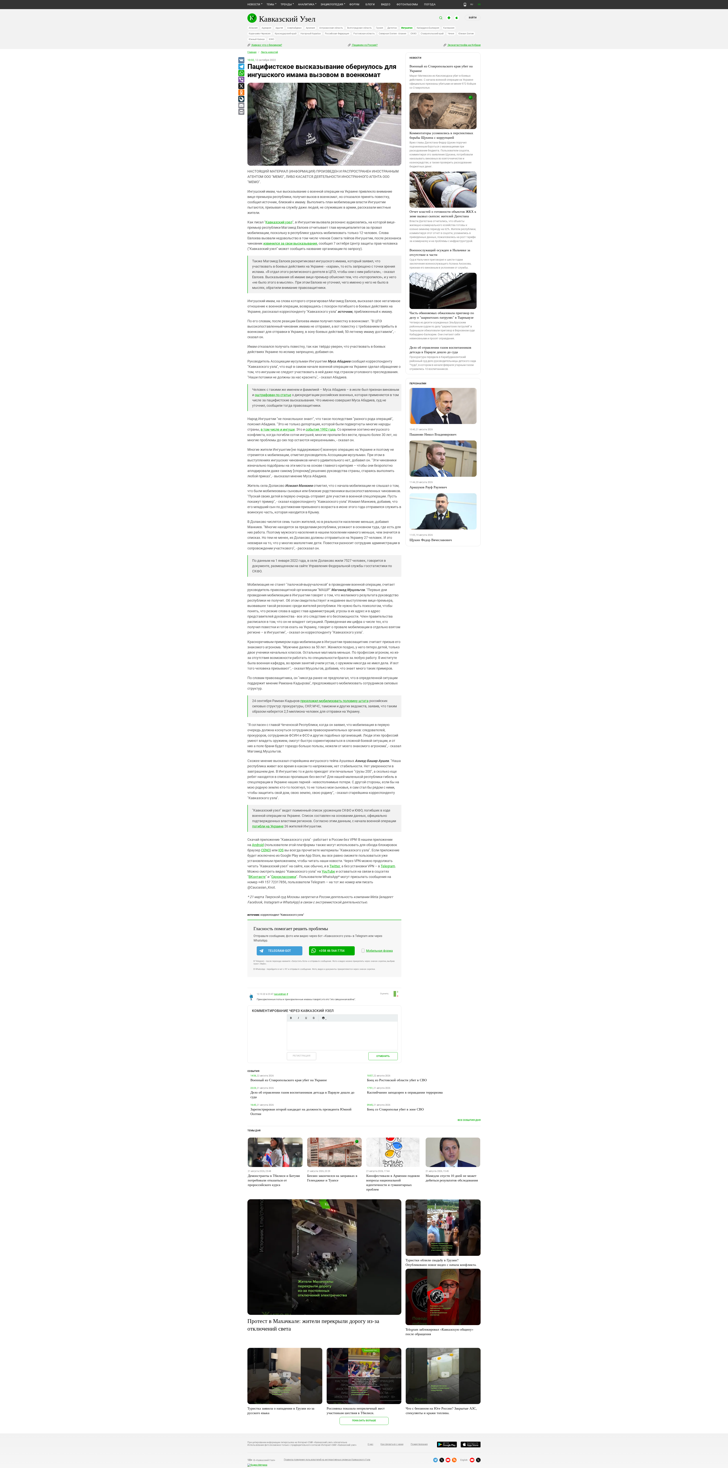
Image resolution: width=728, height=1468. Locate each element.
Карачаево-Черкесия (260, 33)
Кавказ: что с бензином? (266, 44)
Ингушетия (407, 28)
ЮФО (271, 39)
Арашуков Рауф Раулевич (428, 487)
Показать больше (364, 1420)
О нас (370, 1444)
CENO (265, 850)
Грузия (379, 28)
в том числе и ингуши (278, 429)
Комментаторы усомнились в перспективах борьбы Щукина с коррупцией (441, 135)
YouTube (328, 871)
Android (258, 845)
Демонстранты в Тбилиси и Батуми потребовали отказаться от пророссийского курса (274, 1180)
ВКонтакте (257, 877)
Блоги (370, 4)
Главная (252, 52)
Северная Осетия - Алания (392, 33)
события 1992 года (321, 429)
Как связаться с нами (391, 1444)
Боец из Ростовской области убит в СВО (397, 1080)
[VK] (241, 60)
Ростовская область (364, 33)
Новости (253, 4)
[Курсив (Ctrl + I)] (298, 1018)
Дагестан (392, 28)
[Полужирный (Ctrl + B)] (291, 1018)
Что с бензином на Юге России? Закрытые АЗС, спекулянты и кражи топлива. (441, 1410)
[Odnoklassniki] (241, 92)
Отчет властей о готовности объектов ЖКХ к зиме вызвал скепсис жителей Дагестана (443, 213)
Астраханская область (331, 28)
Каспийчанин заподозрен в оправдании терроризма (405, 1092)
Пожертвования (419, 1444)
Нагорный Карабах (310, 33)
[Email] (241, 105)
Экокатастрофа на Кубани (464, 44)
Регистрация (301, 1055)
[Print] (241, 112)
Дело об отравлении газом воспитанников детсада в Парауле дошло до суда (440, 349)
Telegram (388, 866)
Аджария (266, 28)
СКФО (413, 33)
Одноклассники (283, 877)
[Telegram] (241, 67)
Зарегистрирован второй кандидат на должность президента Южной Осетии (300, 1111)
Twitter (334, 866)
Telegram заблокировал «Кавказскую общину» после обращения (439, 1331)
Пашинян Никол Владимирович (433, 434)
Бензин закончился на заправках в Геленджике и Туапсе (332, 1177)
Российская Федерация (337, 33)
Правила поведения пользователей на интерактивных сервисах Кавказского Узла (327, 1459)
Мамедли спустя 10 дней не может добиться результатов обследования (452, 1177)
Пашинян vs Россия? (364, 44)
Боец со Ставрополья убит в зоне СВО (395, 1109)
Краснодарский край (286, 33)
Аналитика (306, 4)
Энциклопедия (332, 4)
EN (479, 4)
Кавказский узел (278, 222)
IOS (281, 850)
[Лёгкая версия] (465, 4)
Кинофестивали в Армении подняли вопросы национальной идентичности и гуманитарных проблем (393, 1182)
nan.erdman (280, 994)
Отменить (383, 1056)
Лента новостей (269, 52)
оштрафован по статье (273, 395)
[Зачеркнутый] (313, 1018)
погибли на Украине (268, 826)
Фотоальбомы (407, 4)
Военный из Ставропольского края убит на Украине (441, 68)
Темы (270, 4)
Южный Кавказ (257, 39)
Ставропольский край (432, 33)
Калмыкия (448, 28)
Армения (310, 28)
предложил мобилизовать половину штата (334, 701)
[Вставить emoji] (323, 1018)
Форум (354, 4)
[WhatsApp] (241, 73)
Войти (472, 17)
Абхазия (253, 28)
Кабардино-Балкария (428, 28)
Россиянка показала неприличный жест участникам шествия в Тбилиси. (356, 1410)
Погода (429, 4)
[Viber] (241, 79)
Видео (385, 4)
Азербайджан (294, 28)
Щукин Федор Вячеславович (431, 539)
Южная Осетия (466, 33)
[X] (241, 86)
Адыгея (279, 28)
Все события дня (469, 1120)
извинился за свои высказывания (290, 243)
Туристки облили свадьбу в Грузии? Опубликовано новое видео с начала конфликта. (441, 1262)
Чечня (451, 33)
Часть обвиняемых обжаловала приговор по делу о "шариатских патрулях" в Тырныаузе (442, 315)
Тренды (286, 4)
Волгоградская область (359, 28)
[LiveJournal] (241, 99)
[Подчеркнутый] (306, 1018)
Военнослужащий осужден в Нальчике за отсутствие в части (440, 252)
